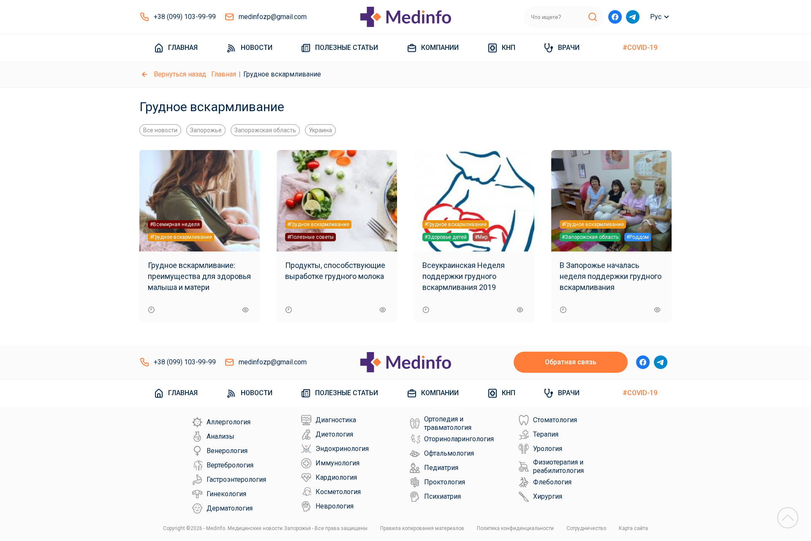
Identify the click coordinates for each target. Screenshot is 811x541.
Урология (547, 449)
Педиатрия (441, 468)
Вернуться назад (180, 74)
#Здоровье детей (446, 237)
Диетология (334, 434)
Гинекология (226, 494)
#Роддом (637, 237)
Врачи (569, 48)
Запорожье (206, 130)
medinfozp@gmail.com (273, 17)
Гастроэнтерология (236, 479)
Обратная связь (570, 362)
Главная (183, 48)
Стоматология (555, 420)
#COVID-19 (640, 48)
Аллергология (228, 422)
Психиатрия (442, 496)
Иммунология (337, 463)
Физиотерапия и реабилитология (558, 466)
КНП (508, 48)
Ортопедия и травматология (447, 423)
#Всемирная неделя (175, 224)
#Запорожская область (590, 237)
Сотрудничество (586, 528)
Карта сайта (633, 528)
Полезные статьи (346, 48)
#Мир (481, 237)
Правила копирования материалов (422, 528)
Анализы (220, 436)
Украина (320, 130)
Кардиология (336, 477)
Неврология (335, 506)
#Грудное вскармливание (181, 237)
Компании (440, 48)
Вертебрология (230, 465)
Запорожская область (265, 130)
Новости (256, 48)
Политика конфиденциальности (515, 528)
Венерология (227, 451)
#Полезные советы (310, 237)
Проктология (444, 482)
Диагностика (336, 420)
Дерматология (230, 508)
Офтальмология (449, 453)
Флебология (552, 482)
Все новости (160, 130)
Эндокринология (342, 449)
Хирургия (547, 496)
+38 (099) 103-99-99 (185, 17)
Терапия (545, 434)
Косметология (338, 492)
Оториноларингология (459, 439)
